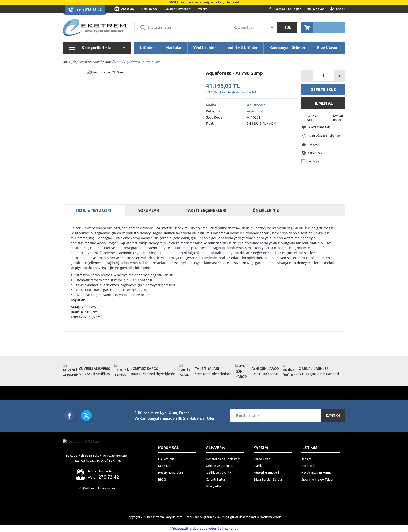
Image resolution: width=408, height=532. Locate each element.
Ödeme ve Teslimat (219, 465)
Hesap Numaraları (170, 472)
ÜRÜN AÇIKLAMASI (93, 211)
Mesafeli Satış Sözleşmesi (223, 458)
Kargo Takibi (262, 458)
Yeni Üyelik (308, 465)
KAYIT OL (333, 415)
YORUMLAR (148, 210)
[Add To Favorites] (323, 127)
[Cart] (323, 27)
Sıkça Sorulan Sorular (268, 479)
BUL (287, 27)
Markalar (164, 465)
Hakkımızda (166, 458)
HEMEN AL (323, 103)
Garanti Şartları (216, 479)
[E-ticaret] (203, 529)
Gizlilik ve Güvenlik (218, 472)
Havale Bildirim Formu (316, 472)
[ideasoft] (179, 528)
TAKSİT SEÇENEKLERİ (206, 210)
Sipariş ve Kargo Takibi (317, 479)
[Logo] (94, 27)
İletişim (306, 458)
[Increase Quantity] (339, 75)
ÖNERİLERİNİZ (266, 210)
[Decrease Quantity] (307, 75)
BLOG (162, 479)
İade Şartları (214, 486)
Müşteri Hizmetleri (266, 472)
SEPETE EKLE (323, 89)
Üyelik (258, 465)
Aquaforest (256, 105)
